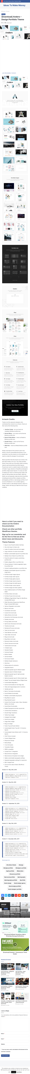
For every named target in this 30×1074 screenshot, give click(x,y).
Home (3, 11)
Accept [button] (13, 1072)
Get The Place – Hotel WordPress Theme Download (20, 973)
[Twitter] (6, 895)
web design (8, 883)
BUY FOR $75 (12, 73)
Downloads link (6, 860)
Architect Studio (11, 865)
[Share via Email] (26, 895)
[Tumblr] (12, 895)
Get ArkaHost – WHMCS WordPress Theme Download (6, 987)
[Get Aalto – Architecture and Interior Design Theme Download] (7, 996)
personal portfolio (10, 877)
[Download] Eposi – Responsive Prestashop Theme (12, 913)
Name (2, 1033)
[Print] (2, 898)
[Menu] (1, 5)
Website (3, 1044)
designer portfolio (21, 868)
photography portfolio (11, 880)
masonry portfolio (15, 874)
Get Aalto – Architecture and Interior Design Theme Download (7, 1002)
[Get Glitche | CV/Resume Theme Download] (22, 996)
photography (21, 877)
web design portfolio (15, 886)
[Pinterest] (16, 895)
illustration (20, 871)
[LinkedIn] (9, 895)
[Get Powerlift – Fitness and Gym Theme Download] (22, 981)
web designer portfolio (15, 889)
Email (2, 1038)
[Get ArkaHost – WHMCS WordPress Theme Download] (7, 981)
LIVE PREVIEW (5, 73)
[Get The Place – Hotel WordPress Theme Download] (22, 966)
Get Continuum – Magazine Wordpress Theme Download (7, 973)
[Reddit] (19, 895)
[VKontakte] (22, 895)
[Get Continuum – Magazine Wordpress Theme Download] (7, 966)
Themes (7, 11)
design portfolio (8, 868)
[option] (15, 910)
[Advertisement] (15, 57)
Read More (19, 1072)
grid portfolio (10, 871)
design (21, 865)
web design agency (20, 883)
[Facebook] (2, 895)
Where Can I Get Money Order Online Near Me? (14, 1)
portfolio (23, 880)
